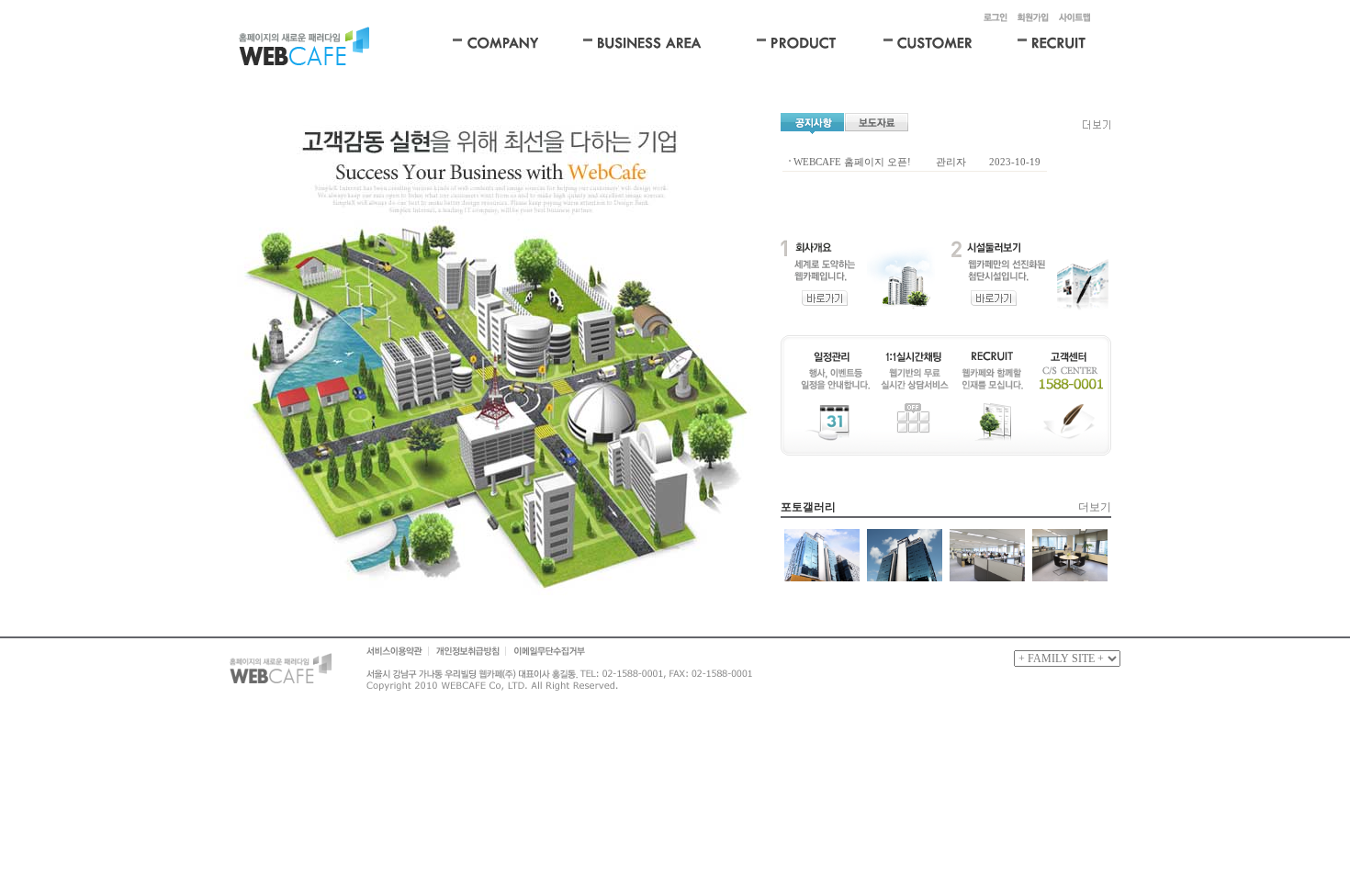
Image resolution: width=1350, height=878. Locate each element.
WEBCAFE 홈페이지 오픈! (852, 161)
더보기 (1094, 507)
